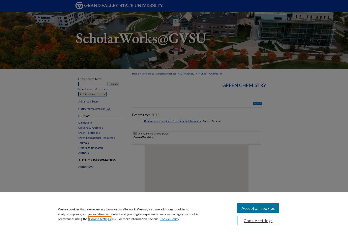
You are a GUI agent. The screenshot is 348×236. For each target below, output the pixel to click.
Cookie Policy (169, 219)
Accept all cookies (258, 208)
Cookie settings (100, 219)
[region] (174, 214)
